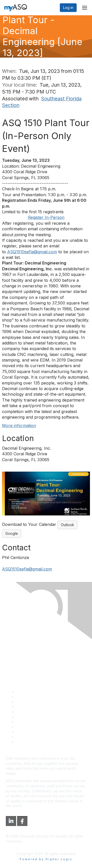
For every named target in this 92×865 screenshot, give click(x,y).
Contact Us (25, 722)
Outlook (67, 525)
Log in (68, 7)
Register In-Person (46, 217)
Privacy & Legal (29, 697)
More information (19, 425)
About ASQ (25, 692)
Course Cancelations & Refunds (43, 727)
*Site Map (24, 737)
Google (11, 533)
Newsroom (25, 741)
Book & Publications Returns (39, 716)
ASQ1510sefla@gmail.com (32, 251)
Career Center (28, 702)
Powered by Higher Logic (46, 859)
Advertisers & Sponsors (36, 731)
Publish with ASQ (30, 706)
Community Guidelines (34, 712)
